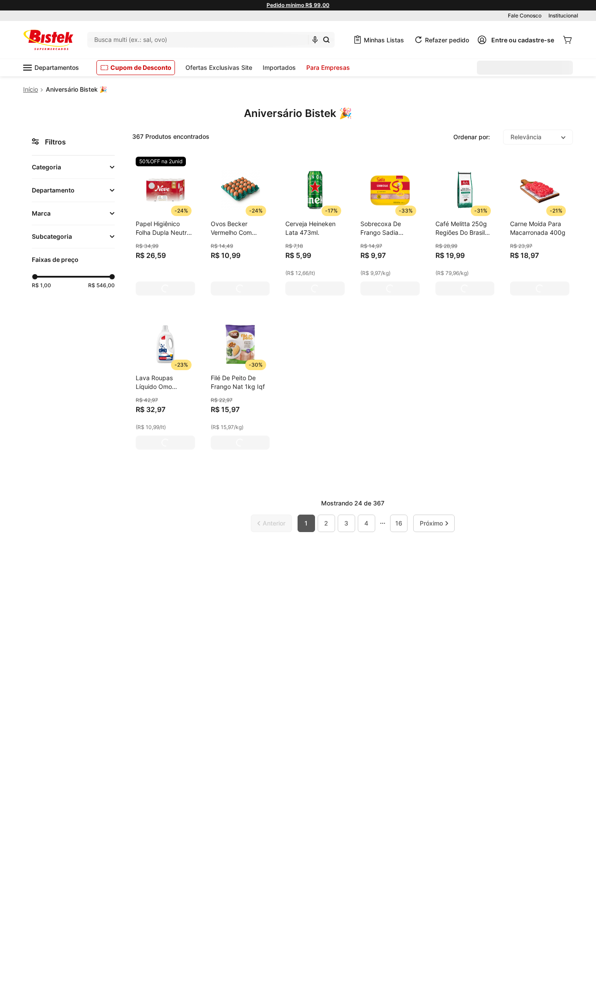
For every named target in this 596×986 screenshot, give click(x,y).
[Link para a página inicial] (30, 89)
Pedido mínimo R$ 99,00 (298, 5)
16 (398, 523)
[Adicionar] (165, 288)
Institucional (563, 15)
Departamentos (56, 67)
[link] (161, 161)
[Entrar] (516, 39)
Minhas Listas (384, 40)
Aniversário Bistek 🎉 (76, 89)
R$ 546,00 (101, 285)
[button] (73, 167)
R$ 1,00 (41, 285)
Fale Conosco (524, 15)
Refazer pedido (447, 40)
